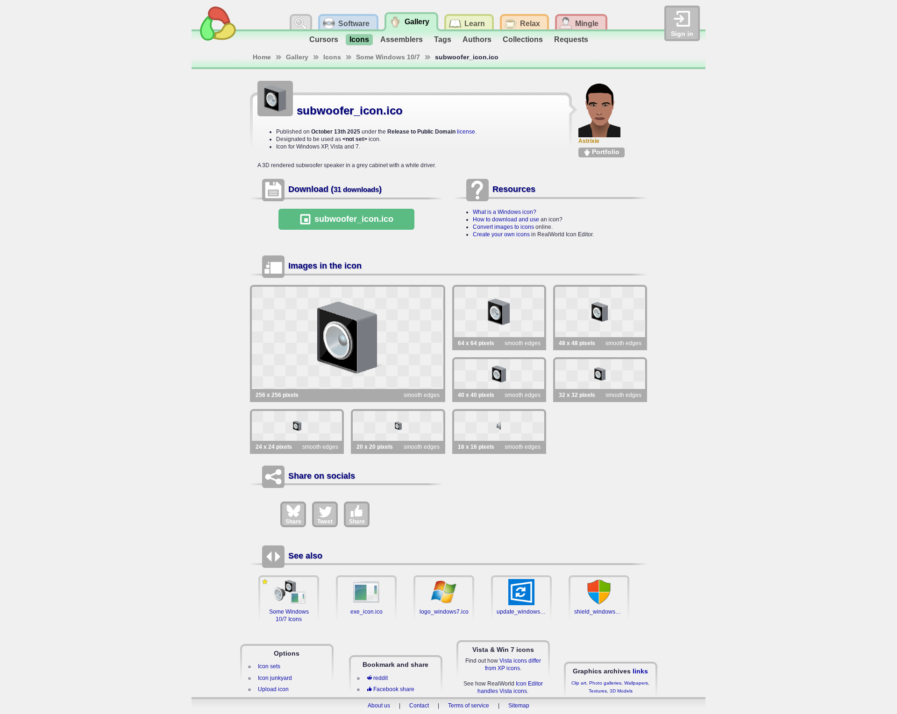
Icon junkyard (275, 678)
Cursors (323, 39)
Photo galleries (605, 683)
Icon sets (269, 666)
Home (262, 57)
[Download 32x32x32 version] (600, 374)
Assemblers (401, 39)
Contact (419, 705)
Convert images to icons (503, 227)
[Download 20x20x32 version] (397, 426)
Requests (571, 39)
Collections (523, 39)
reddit (380, 678)
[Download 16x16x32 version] (499, 426)
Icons (359, 39)
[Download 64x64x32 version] (499, 311)
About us (379, 705)
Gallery (297, 57)
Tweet (325, 521)
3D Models (621, 690)
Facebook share (393, 689)
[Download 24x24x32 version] (296, 426)
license (466, 131)
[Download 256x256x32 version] (347, 337)
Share (293, 521)
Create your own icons (501, 234)
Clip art (578, 683)
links (640, 671)
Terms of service (468, 705)
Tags (442, 39)
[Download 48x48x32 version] (600, 311)
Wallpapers (636, 683)
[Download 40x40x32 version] (499, 374)
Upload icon (273, 689)
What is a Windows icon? (504, 212)
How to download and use (506, 219)
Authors (477, 39)
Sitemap (518, 705)
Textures (598, 690)
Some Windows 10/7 (388, 57)
